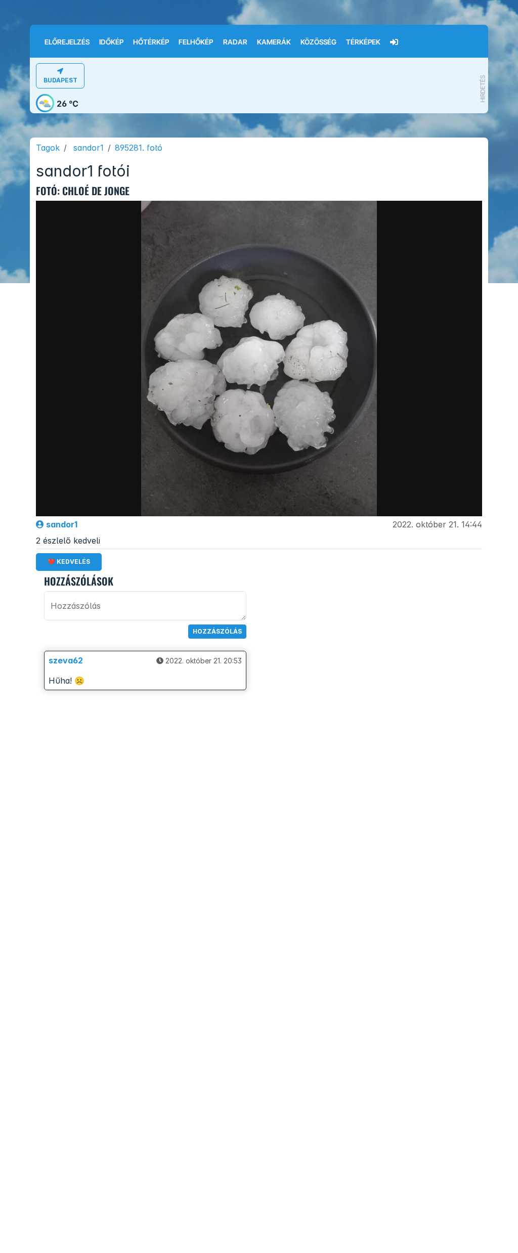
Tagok (48, 148)
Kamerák (274, 42)
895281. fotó (138, 148)
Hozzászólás (217, 631)
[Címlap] (34, 35)
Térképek (363, 42)
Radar (235, 42)
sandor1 (88, 148)
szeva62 (66, 660)
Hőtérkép (151, 42)
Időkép (111, 42)
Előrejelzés (67, 42)
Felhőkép (196, 42)
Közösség (318, 42)
